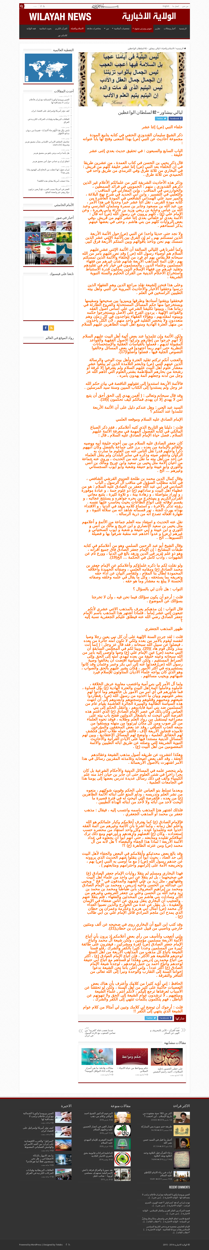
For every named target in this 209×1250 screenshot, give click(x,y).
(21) (112, 928)
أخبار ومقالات (170, 28)
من (107, 28)
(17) (123, 352)
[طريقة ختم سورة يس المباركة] (182, 1130)
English (166, 6)
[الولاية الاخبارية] (149, 16)
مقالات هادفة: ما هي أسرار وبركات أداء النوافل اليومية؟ (99, 1069)
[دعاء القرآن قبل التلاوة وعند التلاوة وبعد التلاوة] (182, 1160)
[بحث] (21, 6)
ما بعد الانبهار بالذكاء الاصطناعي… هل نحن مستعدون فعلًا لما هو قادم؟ (40, 1158)
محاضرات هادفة (94, 28)
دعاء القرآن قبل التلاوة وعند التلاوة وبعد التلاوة (158, 1154)
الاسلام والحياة (77, 28)
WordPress (36, 1244)
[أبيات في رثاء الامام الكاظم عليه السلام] (182, 1176)
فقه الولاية (31, 28)
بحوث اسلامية (45, 28)
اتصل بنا (175, 6)
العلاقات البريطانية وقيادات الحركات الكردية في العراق (40, 1172)
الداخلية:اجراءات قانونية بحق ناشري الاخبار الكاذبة (98, 1154)
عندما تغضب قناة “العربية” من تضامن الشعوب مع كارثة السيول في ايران (100, 1032)
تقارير (157, 28)
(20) (146, 648)
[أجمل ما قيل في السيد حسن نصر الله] (182, 1143)
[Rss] (44, 6)
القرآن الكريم (61, 28)
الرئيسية (183, 28)
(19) (113, 557)
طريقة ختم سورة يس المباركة (156, 1126)
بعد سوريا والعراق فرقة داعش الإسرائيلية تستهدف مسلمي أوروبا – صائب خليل (97, 1172)
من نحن (185, 6)
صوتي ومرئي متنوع (143, 28)
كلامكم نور (62, 35)
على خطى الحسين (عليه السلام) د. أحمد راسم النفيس (168, 1070)
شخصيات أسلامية (121, 28)
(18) (104, 399)
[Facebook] (41, 6)
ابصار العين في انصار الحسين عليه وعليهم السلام (98, 1128)
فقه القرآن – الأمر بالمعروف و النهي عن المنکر (164, 1030)
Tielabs (59, 1244)
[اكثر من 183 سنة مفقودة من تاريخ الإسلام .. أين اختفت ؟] (182, 1117)
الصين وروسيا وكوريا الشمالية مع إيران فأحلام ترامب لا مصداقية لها (38, 1116)
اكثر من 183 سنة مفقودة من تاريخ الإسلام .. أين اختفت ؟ (157, 1115)
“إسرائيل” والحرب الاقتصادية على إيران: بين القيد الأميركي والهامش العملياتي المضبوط (38, 1144)
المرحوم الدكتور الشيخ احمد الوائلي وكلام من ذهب (98, 1115)
